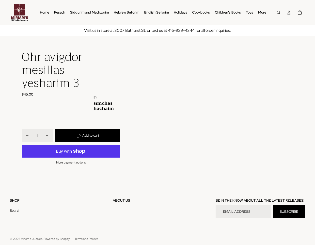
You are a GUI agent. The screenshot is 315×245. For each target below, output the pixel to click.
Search (15, 210)
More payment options (71, 162)
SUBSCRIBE (289, 211)
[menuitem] (262, 12)
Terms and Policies (86, 239)
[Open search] (278, 12)
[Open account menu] (289, 12)
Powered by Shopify (57, 239)
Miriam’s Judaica (31, 239)
